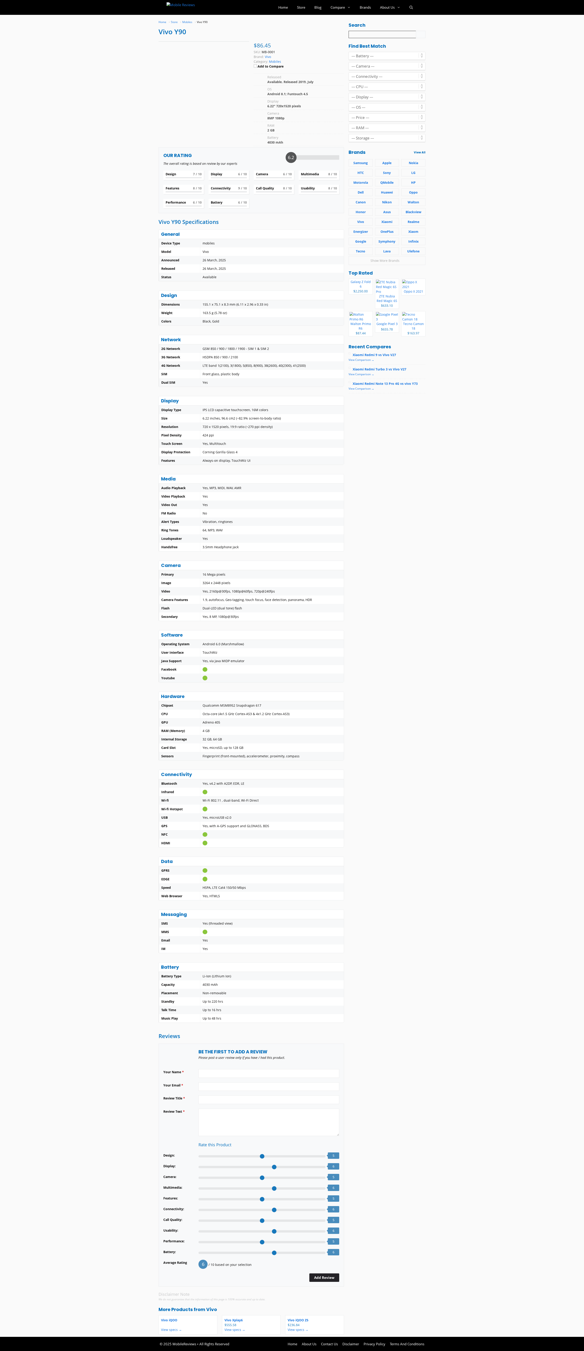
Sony (387, 173)
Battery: (169, 1252)
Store (301, 7)
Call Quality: (172, 1219)
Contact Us (329, 1344)
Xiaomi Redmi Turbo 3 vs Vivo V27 (379, 369)
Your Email (173, 1085)
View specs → (171, 1329)
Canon (361, 202)
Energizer (360, 231)
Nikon (387, 202)
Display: (169, 1166)
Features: (170, 1198)
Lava (387, 251)
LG (413, 173)
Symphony (386, 241)
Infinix (413, 241)
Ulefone (413, 251)
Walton (413, 202)
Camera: (169, 1177)
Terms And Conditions (407, 1344)
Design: (169, 1155)
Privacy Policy (374, 1344)
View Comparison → (361, 360)
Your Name (173, 1072)
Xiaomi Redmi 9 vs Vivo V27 (374, 355)
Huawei (387, 192)
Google (360, 241)
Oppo (413, 192)
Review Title (174, 1098)
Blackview (413, 212)
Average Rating (175, 1262)
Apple (386, 163)
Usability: (170, 1230)
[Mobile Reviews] (187, 7)
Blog (317, 7)
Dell (361, 192)
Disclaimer (350, 1344)
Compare (338, 7)
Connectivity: (173, 1209)
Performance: (174, 1241)
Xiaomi (386, 222)
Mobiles (275, 61)
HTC (360, 173)
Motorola (360, 182)
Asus (387, 212)
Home (283, 7)
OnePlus (387, 231)
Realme (413, 222)
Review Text (174, 1111)
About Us (387, 7)
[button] (411, 7)
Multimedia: (172, 1187)
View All (419, 152)
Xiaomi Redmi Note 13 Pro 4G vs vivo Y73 (385, 383)
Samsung (360, 163)
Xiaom (413, 231)
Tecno (360, 251)
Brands (365, 7)
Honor (361, 212)
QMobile (387, 182)
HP (413, 182)
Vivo (211, 1309)
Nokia (413, 163)
